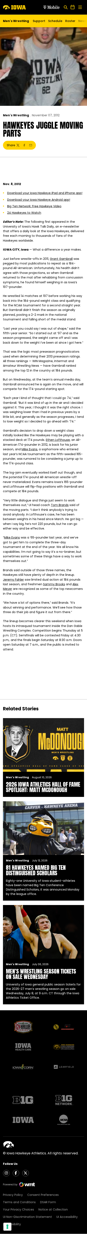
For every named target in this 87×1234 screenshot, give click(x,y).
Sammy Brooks (54, 584)
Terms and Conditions (19, 1202)
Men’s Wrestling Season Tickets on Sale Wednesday (41, 974)
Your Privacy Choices (18, 1209)
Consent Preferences (43, 1195)
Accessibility (12, 1224)
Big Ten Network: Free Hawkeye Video (34, 206)
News (82, 21)
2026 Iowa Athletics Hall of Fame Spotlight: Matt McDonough (43, 787)
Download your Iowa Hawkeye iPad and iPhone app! (44, 193)
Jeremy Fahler (13, 580)
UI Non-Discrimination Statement (27, 1217)
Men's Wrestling (16, 115)
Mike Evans (29, 449)
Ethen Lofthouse (58, 440)
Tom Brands (60, 505)
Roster (70, 21)
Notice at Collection (53, 1209)
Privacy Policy (13, 1195)
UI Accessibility (67, 1217)
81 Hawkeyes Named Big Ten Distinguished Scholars (36, 870)
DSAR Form (48, 1202)
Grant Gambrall (61, 259)
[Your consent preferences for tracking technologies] (7, 1227)
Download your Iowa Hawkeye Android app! (38, 200)
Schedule (55, 21)
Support (39, 21)
